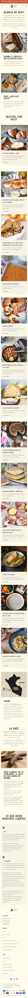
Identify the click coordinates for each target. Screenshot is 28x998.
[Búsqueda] (23, 6)
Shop (4, 931)
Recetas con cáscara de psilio (9, 946)
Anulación (5, 973)
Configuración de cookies (8, 970)
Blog (4, 937)
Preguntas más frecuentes (9, 940)
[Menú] (1, 6)
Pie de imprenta (6, 958)
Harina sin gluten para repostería (10, 943)
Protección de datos (7, 967)
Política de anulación (7, 964)
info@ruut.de (6, 924)
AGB (4, 961)
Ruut (11, 995)
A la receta (5, 162)
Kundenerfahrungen (7, 949)
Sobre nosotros (6, 934)
